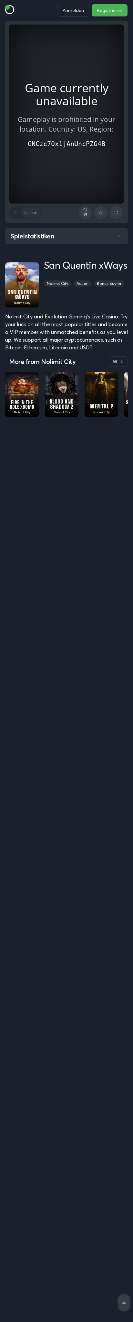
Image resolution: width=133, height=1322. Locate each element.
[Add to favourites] (100, 212)
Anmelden (73, 10)
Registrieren (109, 10)
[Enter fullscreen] (116, 212)
